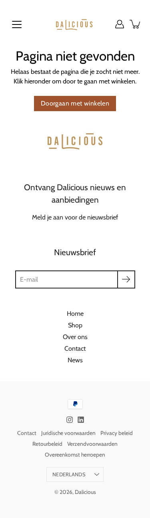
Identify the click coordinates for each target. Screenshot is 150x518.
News (75, 360)
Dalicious (85, 492)
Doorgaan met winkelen (75, 103)
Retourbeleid (47, 444)
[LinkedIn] (80, 419)
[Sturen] (126, 279)
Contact (75, 348)
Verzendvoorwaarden (92, 444)
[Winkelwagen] (135, 24)
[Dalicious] (75, 24)
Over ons (75, 337)
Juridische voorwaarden (68, 433)
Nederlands (69, 474)
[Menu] (17, 24)
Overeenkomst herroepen (75, 454)
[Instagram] (69, 419)
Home (75, 313)
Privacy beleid (116, 433)
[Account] (119, 24)
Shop (75, 325)
